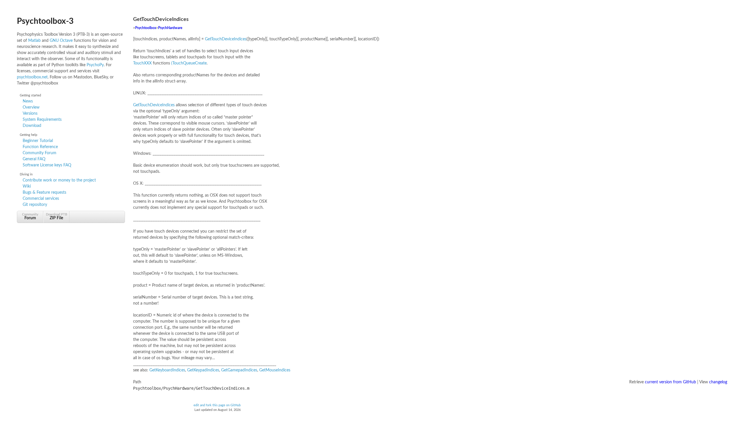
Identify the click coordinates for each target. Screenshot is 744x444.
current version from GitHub (670, 382)
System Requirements (42, 120)
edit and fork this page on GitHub (217, 405)
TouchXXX (142, 63)
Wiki (27, 186)
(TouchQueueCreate (189, 63)
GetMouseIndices (274, 370)
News (28, 101)
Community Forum (39, 153)
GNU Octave (61, 41)
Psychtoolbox (145, 28)
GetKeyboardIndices (167, 370)
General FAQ (34, 159)
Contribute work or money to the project (59, 180)
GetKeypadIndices (203, 370)
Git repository (35, 205)
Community (30, 216)
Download (32, 126)
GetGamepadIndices (239, 370)
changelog (718, 382)
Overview (31, 107)
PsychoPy (95, 65)
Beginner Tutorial (38, 141)
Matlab (34, 41)
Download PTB (56, 216)
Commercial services (41, 199)
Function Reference (40, 147)
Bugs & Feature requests (44, 192)
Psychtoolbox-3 (45, 21)
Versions (30, 114)
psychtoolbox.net (32, 77)
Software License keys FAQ (47, 165)
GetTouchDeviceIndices (225, 39)
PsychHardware (170, 28)
